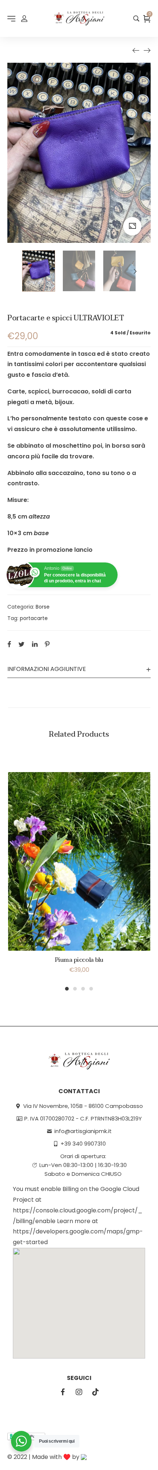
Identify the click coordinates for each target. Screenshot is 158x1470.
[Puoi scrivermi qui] (21, 1441)
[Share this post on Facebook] (9, 644)
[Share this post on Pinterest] (47, 644)
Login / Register (24, 18)
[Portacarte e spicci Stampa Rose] (147, 50)
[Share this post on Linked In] (34, 644)
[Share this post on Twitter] (21, 644)
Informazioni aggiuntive (46, 669)
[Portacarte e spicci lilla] (136, 50)
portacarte (34, 618)
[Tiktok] (95, 1392)
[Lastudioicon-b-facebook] (62, 1392)
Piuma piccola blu (79, 960)
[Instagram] (79, 1392)
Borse (43, 606)
